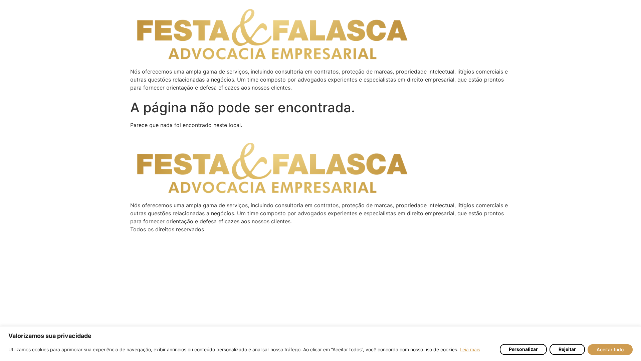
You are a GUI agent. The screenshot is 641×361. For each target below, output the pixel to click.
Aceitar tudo (610, 349)
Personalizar (523, 349)
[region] (320, 343)
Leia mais (470, 349)
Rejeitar (567, 349)
